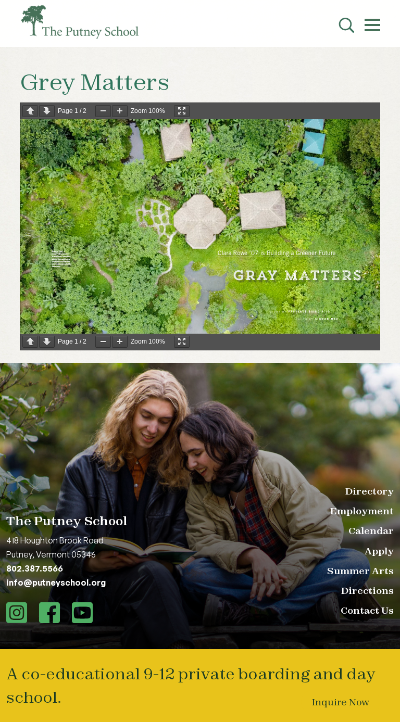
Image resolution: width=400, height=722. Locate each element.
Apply (379, 551)
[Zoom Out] (103, 111)
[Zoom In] (120, 111)
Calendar (371, 531)
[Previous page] (30, 111)
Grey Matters (95, 81)
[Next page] (47, 111)
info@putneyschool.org (56, 582)
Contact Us (367, 610)
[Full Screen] (182, 111)
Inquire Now (340, 702)
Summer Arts (360, 571)
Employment (362, 511)
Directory (369, 491)
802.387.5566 (34, 568)
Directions (367, 591)
